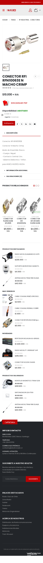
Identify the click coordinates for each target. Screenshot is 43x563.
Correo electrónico (35, 124)
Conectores (15, 117)
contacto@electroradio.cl (12, 448)
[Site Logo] (11, 10)
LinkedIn (26, 124)
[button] (4, 10)
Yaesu (4, 508)
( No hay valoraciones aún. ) (22, 88)
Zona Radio (6, 499)
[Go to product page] (11, 205)
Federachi (6, 505)
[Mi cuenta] (30, 10)
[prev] (35, 76)
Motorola (5, 511)
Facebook (17, 124)
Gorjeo (22, 124)
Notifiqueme (8, 123)
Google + (30, 124)
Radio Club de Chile (10, 496)
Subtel (4, 502)
